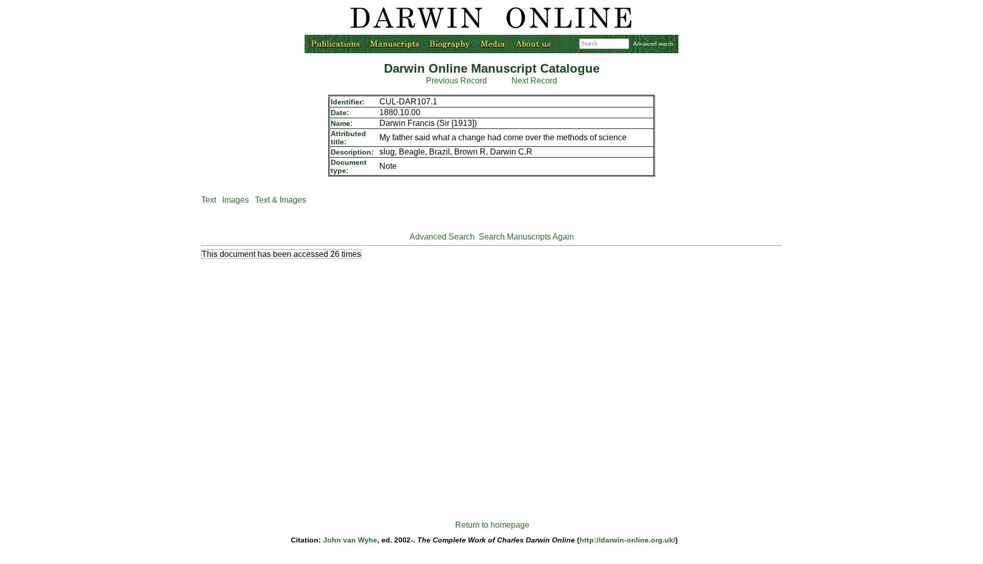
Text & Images (280, 200)
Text (208, 200)
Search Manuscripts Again (526, 236)
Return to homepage (492, 524)
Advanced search (653, 43)
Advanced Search (442, 236)
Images (235, 200)
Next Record (534, 80)
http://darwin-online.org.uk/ (627, 540)
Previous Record (456, 80)
